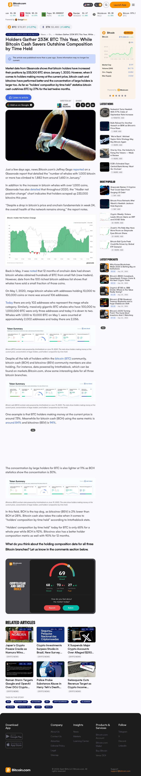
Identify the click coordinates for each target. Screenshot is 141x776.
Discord (122, 741)
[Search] (106, 5)
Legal (53, 750)
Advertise (55, 741)
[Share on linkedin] (93, 105)
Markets (77, 736)
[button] (31, 105)
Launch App (120, 4)
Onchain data (24, 707)
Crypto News (50, 34)
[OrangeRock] (21, 19)
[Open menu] (133, 5)
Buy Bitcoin (101, 750)
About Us (55, 731)
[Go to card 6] (125, 96)
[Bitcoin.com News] (17, 4)
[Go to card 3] (116, 96)
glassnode (86, 702)
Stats (38, 707)
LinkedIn (122, 745)
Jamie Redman (66, 105)
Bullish (71, 608)
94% (53, 422)
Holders (10, 707)
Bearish (52, 608)
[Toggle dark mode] (98, 5)
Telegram (122, 731)
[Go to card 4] (119, 96)
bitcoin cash (21, 702)
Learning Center (81, 741)
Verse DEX (101, 755)
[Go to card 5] (122, 96)
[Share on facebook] (78, 105)
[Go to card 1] (110, 96)
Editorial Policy (58, 745)
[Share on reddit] (88, 105)
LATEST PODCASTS (109, 259)
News (43, 34)
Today (9, 302)
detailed (35, 189)
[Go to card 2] (113, 96)
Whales (48, 707)
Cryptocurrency (60, 702)
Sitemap (55, 755)
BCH (8, 702)
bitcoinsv (36, 702)
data (74, 702)
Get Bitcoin (128, 33)
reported (78, 169)
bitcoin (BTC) (63, 358)
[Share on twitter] (83, 105)
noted (33, 271)
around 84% (13, 422)
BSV (47, 702)
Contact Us (56, 736)
